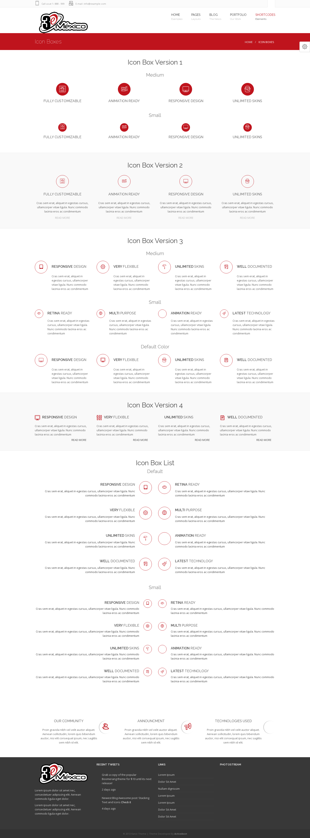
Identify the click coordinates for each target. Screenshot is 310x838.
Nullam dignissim (169, 789)
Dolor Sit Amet (167, 782)
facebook (263, 3)
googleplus (246, 3)
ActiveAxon (180, 833)
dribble (229, 3)
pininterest (238, 3)
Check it (126, 802)
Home (249, 42)
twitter (255, 3)
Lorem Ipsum (166, 775)
